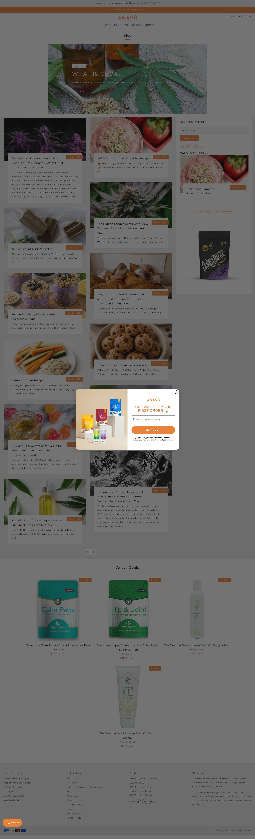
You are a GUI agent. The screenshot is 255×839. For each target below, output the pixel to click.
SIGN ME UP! (153, 430)
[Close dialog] (176, 392)
